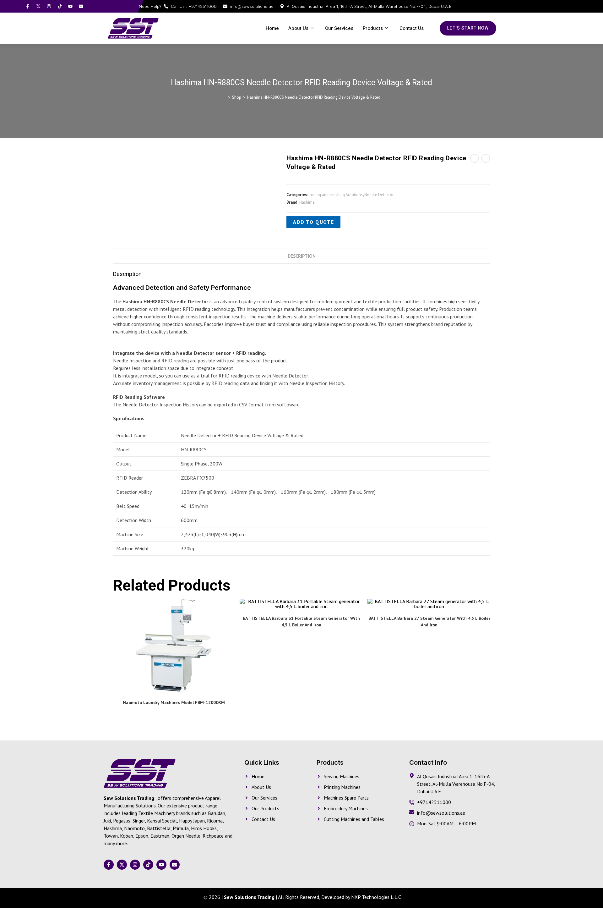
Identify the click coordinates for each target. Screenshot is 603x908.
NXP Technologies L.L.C (376, 897)
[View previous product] (474, 158)
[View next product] (485, 158)
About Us (298, 28)
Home (272, 28)
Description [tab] (302, 256)
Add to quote (313, 222)
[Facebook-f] (27, 6)
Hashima (307, 202)
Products (373, 28)
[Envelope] (81, 6)
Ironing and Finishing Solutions (336, 194)
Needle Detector (379, 194)
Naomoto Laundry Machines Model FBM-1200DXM (174, 702)
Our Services (339, 28)
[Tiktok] (59, 6)
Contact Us (411, 28)
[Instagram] (49, 6)
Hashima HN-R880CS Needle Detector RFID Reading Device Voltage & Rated (313, 97)
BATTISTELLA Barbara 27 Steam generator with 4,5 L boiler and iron (429, 621)
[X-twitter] (38, 6)
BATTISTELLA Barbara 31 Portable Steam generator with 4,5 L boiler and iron (301, 621)
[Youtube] (70, 6)
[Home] (224, 97)
